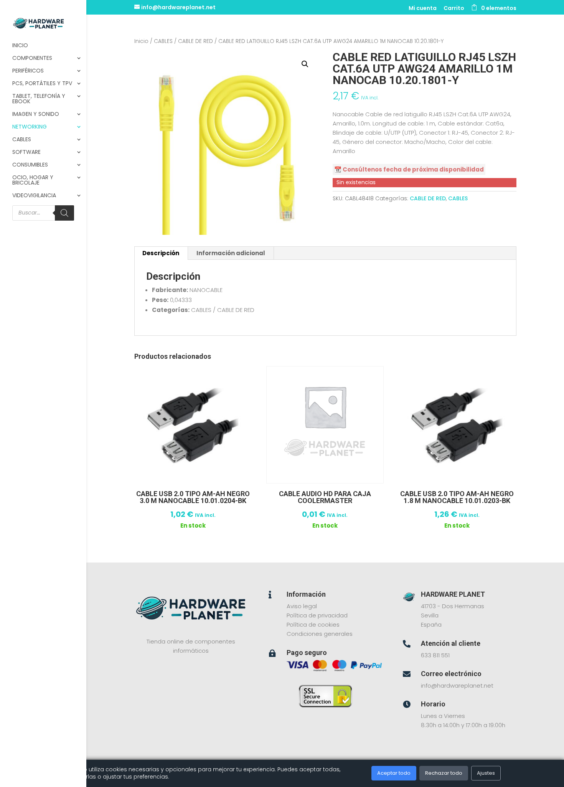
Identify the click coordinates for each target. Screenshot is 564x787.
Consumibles (30, 165)
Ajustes (486, 773)
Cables (21, 140)
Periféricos (28, 71)
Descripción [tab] (160, 253)
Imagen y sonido (35, 114)
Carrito (454, 8)
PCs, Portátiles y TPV (42, 84)
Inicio (20, 46)
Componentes (32, 58)
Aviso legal (302, 606)
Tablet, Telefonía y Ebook (38, 99)
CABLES (163, 41)
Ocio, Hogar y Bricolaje (32, 180)
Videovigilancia (34, 196)
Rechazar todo (443, 773)
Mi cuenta (423, 8)
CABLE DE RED (195, 41)
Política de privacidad (317, 615)
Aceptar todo (394, 773)
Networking (29, 127)
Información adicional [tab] (230, 253)
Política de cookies (313, 624)
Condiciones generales (320, 634)
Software (26, 152)
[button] (305, 64)
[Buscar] (64, 213)
